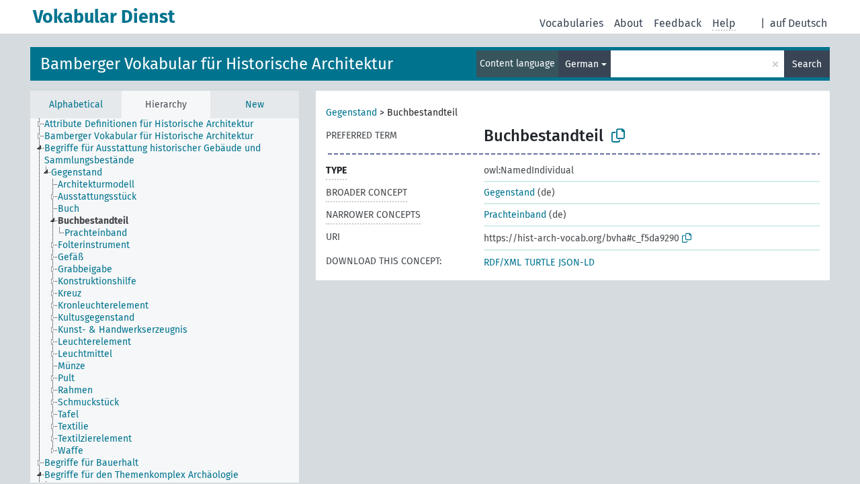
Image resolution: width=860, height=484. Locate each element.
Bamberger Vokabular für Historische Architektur (216, 63)
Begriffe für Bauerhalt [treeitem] (91, 463)
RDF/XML (502, 262)
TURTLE (540, 262)
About (628, 23)
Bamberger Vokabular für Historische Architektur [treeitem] (148, 136)
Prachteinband (515, 214)
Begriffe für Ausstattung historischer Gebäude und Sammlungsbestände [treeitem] (152, 154)
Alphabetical (76, 104)
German (582, 64)
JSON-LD (576, 262)
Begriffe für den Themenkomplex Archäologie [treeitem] (141, 475)
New (254, 104)
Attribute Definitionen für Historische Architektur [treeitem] (148, 124)
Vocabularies (571, 23)
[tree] (164, 300)
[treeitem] (82, 173)
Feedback (677, 23)
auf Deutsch (798, 23)
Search (807, 64)
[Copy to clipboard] (618, 136)
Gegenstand (351, 112)
